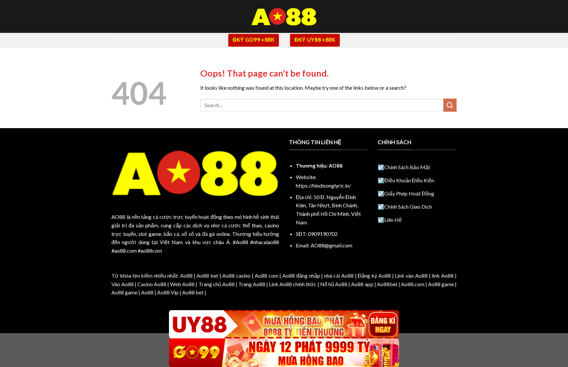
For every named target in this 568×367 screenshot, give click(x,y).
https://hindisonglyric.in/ (323, 185)
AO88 (118, 217)
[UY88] (284, 324)
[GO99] (284, 352)
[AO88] (284, 16)
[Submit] (450, 105)
